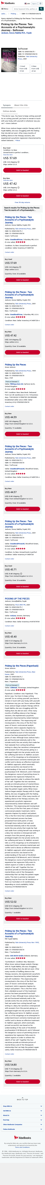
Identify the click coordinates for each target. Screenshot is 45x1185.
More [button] (18, 140)
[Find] (41, 9)
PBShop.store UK (16, 384)
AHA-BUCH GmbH (16, 956)
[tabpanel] (21, 128)
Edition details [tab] (9, 111)
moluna (13, 615)
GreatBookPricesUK (17, 469)
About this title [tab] (21, 105)
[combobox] (26, 9)
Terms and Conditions (22, 1147)
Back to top (22, 1099)
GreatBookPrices (16, 239)
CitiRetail (13, 687)
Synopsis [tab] (7, 105)
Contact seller (9, 252)
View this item (8, 155)
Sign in (34, 3)
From (23, 68)
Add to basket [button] (22, 170)
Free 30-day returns (22, 202)
